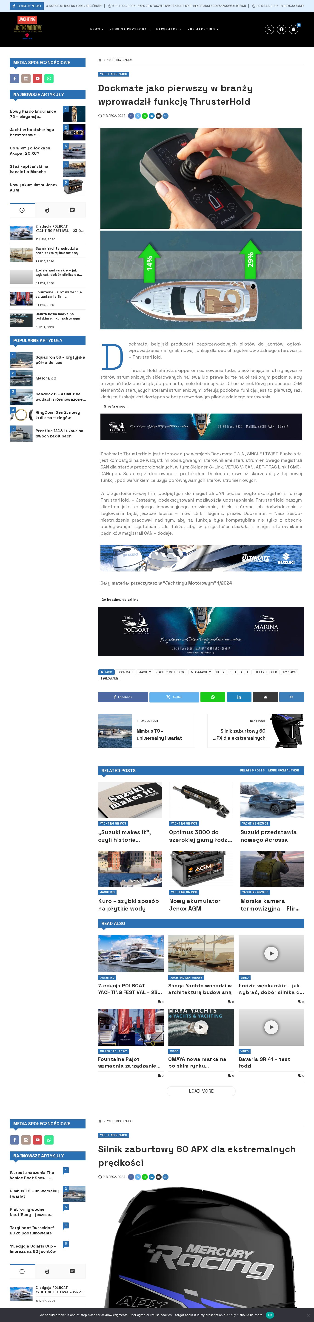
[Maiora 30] (21, 378)
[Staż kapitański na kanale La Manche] (74, 169)
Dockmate (126, 672)
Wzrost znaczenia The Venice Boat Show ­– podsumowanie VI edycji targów (34, 1175)
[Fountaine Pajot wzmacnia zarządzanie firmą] (131, 1027)
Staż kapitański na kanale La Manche (29, 169)
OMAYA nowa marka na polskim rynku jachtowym (197, 1062)
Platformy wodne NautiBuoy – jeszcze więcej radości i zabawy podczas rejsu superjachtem (34, 1212)
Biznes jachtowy (113, 1051)
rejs (220, 672)
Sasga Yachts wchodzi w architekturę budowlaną (200, 988)
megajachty (201, 672)
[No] (308, 1315)
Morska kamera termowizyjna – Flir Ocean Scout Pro (268, 904)
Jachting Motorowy (186, 977)
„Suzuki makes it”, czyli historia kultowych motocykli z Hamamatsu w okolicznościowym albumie (129, 835)
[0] (293, 29)
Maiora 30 (46, 378)
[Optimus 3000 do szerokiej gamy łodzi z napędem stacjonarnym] (201, 800)
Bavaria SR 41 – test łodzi (264, 1062)
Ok (270, 1315)
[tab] (252, 770)
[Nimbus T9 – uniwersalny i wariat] (74, 1194)
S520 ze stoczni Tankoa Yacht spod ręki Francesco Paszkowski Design (160, 6)
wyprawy (290, 672)
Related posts (252, 770)
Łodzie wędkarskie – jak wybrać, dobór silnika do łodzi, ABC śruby (271, 988)
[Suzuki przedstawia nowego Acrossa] (272, 800)
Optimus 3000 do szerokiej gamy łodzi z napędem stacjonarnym (199, 835)
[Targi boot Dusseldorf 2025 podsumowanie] (74, 1230)
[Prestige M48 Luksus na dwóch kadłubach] (21, 433)
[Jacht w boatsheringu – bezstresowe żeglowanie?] (74, 132)
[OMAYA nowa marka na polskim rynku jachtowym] (21, 320)
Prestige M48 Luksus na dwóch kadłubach (60, 433)
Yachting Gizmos (120, 60)
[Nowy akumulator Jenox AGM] (201, 869)
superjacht (238, 672)
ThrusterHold (265, 672)
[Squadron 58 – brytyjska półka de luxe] (21, 360)
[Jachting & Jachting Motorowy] (27, 29)
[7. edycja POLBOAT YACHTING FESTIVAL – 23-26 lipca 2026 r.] (131, 953)
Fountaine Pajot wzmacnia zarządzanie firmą (127, 1062)
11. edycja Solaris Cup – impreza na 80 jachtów (33, 1249)
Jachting (107, 892)
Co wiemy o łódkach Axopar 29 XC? (30, 151)
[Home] (100, 60)
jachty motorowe (171, 672)
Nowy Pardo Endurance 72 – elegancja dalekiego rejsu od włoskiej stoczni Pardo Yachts (33, 114)
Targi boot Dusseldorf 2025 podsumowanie (32, 1230)
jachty (145, 672)
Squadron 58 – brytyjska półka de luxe (60, 360)
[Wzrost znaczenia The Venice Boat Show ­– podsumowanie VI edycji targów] (74, 1175)
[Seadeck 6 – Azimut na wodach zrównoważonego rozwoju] (21, 397)
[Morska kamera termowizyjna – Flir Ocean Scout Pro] (272, 869)
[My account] (281, 29)
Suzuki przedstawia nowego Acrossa (268, 835)
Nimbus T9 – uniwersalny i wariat (34, 1193)
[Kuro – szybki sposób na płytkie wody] (130, 869)
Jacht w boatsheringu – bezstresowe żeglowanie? (33, 132)
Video (244, 977)
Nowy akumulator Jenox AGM (195, 904)
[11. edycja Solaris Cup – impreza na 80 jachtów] (74, 1249)
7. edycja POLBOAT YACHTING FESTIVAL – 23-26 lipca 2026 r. (129, 988)
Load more (201, 1091)
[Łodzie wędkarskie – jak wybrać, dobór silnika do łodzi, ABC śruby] (21, 277)
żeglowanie (109, 678)
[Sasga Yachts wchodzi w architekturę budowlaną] (201, 953)
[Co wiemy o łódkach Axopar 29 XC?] (74, 151)
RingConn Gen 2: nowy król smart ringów (58, 415)
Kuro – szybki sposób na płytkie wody (128, 904)
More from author (283, 770)
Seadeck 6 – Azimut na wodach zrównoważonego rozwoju (62, 396)
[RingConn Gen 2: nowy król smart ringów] (21, 415)
